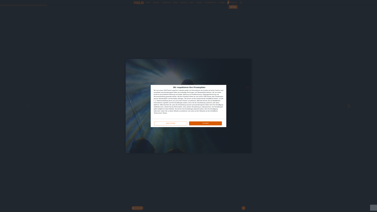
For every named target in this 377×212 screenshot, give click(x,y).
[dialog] (188, 106)
